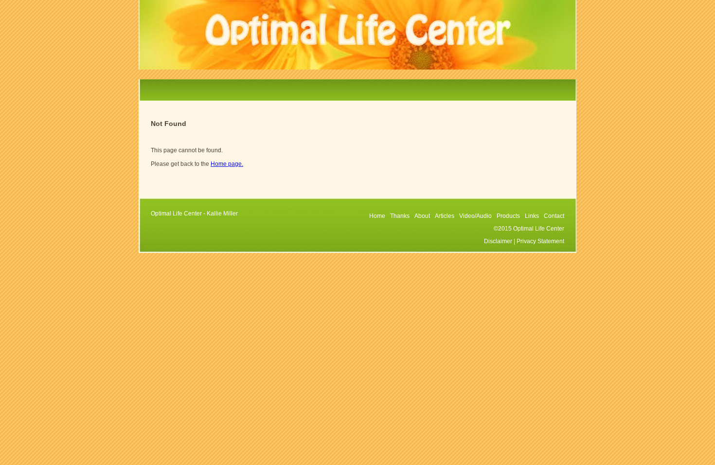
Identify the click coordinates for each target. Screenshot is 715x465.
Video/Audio (475, 216)
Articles (444, 216)
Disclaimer (498, 241)
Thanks (400, 216)
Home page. (227, 164)
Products (508, 216)
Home (377, 216)
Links (532, 216)
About (422, 216)
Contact (554, 216)
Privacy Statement (540, 241)
